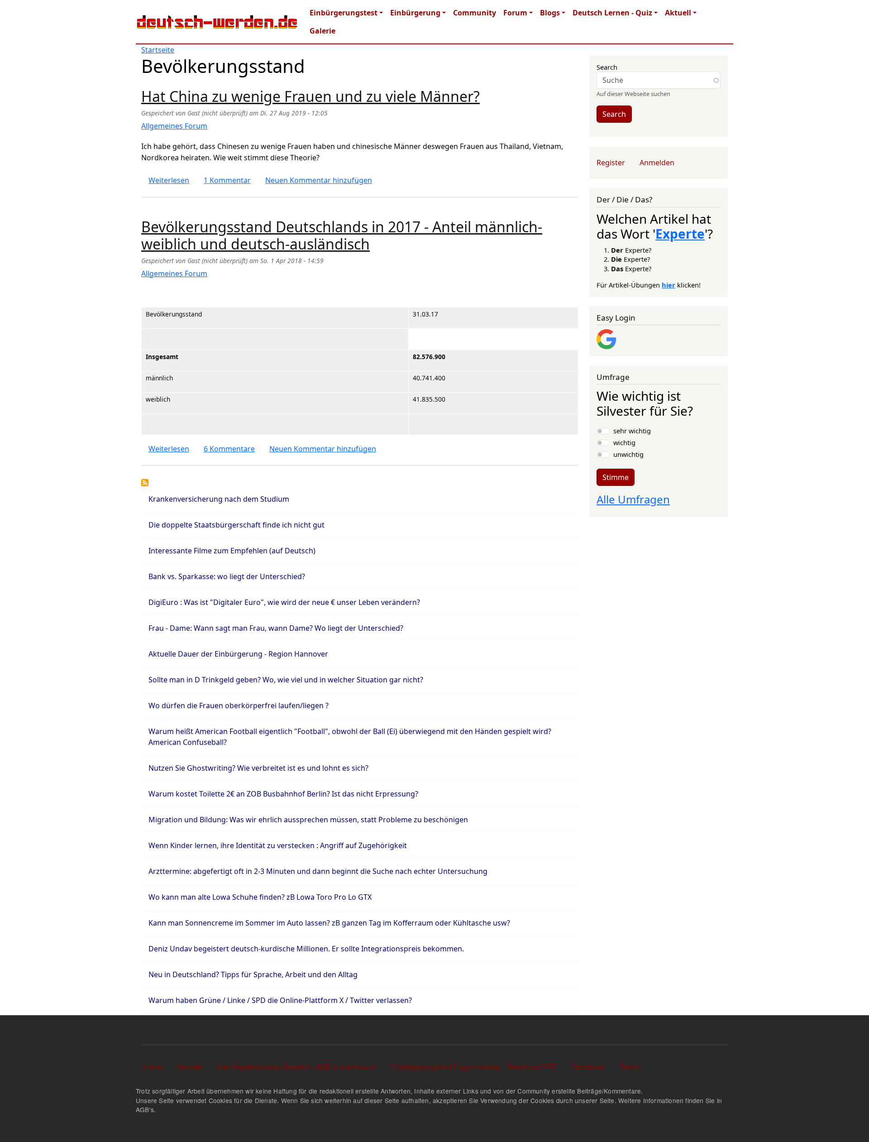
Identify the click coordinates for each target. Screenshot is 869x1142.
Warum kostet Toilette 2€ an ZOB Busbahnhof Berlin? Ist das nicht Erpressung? (283, 794)
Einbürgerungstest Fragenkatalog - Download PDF (474, 1066)
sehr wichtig (632, 430)
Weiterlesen (168, 180)
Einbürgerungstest (343, 13)
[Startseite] (217, 22)
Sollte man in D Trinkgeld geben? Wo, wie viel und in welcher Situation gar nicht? (285, 680)
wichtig (624, 442)
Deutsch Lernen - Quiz (612, 13)
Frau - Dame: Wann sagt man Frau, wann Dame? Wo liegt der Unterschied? (275, 628)
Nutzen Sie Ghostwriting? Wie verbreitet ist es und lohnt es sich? (258, 768)
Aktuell (678, 13)
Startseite (157, 50)
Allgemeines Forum (174, 126)
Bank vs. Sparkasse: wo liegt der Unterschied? (226, 576)
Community (474, 13)
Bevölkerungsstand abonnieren (144, 482)
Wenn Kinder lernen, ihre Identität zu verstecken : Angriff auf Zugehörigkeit (277, 845)
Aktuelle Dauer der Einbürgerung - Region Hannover (238, 654)
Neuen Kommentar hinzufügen (318, 180)
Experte (680, 233)
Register (611, 163)
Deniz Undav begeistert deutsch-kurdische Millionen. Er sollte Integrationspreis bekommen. (306, 949)
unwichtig (628, 454)
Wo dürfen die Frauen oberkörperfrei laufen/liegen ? (238, 705)
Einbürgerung (415, 13)
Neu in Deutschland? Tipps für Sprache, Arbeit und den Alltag (253, 974)
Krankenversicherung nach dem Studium (218, 499)
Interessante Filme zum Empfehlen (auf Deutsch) (231, 551)
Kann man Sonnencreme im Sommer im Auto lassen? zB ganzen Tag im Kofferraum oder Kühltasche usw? (329, 923)
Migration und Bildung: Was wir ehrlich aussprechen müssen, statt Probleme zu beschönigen (308, 820)
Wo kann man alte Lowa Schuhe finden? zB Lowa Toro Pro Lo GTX (260, 897)
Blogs (550, 13)
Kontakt (189, 1066)
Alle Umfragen (633, 499)
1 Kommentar (227, 180)
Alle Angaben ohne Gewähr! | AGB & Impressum (296, 1066)
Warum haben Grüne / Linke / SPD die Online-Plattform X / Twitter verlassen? (280, 1000)
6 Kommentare (229, 449)
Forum (515, 13)
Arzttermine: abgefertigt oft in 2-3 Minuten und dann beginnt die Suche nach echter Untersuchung (317, 871)
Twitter (629, 1066)
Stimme (615, 477)
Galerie (322, 31)
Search (607, 67)
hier (668, 284)
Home (153, 1066)
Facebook (588, 1066)
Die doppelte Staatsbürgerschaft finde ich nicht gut (236, 525)
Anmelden (657, 163)
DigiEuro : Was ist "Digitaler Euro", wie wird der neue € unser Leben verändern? (284, 602)
